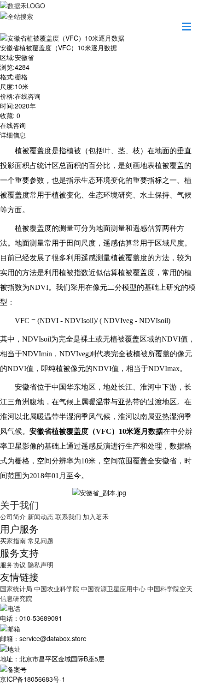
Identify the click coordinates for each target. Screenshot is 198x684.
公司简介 (13, 516)
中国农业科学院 (57, 588)
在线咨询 (13, 125)
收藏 (6, 115)
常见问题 (40, 540)
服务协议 (13, 564)
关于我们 (19, 504)
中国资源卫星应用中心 (113, 588)
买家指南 (13, 540)
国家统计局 (17, 588)
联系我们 (68, 516)
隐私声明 (40, 564)
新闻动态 (40, 516)
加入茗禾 (96, 516)
